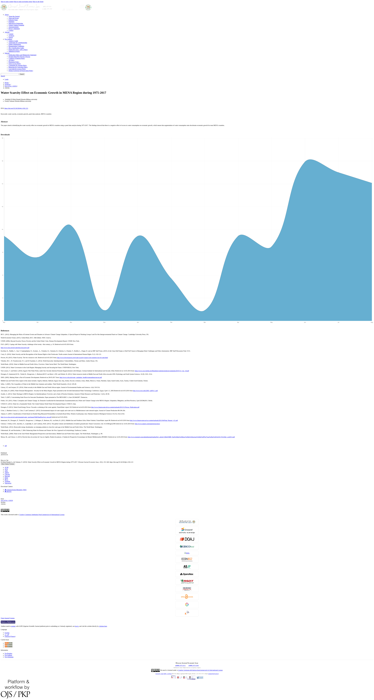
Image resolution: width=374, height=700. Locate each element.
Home (7, 82)
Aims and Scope (14, 18)
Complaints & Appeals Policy (18, 65)
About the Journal (14, 16)
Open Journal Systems (8, 618)
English (7, 633)
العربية (7, 634)
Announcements (14, 27)
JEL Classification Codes (16, 48)
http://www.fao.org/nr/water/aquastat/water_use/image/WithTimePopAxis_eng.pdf (26, 417)
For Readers (8, 653)
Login (6, 79)
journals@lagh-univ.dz (213, 673)
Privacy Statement (14, 28)
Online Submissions (15, 44)
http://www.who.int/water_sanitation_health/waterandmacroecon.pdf (81, 377)
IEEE (6, 478)
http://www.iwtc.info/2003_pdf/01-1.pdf (145, 390)
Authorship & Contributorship (18, 42)
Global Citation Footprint (16, 25)
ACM (6, 467)
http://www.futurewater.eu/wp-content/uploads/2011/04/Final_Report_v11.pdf (154, 420)
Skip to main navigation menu (23, 1)
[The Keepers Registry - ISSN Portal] (187, 612)
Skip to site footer (38, 1)
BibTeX (8, 491)
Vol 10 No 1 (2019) (11, 86)
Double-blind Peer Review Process (19, 56)
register (13, 626)
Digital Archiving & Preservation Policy (21, 71)
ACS (6, 469)
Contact (11, 30)
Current (11, 34)
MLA (6, 480)
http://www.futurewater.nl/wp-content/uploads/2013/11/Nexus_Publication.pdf (115, 407)
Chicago (7, 474)
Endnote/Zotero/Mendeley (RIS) (16, 490)
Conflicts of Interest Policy (17, 58)
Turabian (7, 481)
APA (6, 471)
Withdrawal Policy (14, 51)
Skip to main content (7, 1)
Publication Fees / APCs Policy (18, 49)
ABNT (7, 473)
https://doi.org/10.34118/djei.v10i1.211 (16, 108)
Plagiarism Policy (14, 62)
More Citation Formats (8, 464)
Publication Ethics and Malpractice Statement (22, 55)
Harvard (7, 476)
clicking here (103, 626)
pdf (6, 446)
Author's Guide (13, 41)
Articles (7, 32)
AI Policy (12, 60)
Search (11, 37)
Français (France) (10, 636)
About (7, 14)
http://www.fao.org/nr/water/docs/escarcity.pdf (15, 347)
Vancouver (8, 483)
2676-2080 (193, 665)
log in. (77, 626)
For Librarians (9, 657)
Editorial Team (13, 20)
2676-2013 (180, 665)
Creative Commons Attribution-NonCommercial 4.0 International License (41, 514)
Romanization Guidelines (16, 46)
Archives (11, 35)
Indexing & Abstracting (16, 23)
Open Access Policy (15, 64)
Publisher (11, 21)
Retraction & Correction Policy (18, 67)
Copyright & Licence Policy (17, 69)
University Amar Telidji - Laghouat (163, 673)
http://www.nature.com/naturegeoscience (147, 424)
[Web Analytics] (200, 677)
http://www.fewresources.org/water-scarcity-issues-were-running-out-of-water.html (82, 357)
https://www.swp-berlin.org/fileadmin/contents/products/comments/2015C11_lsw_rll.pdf (162, 371)
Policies (7, 53)
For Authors (8, 39)
